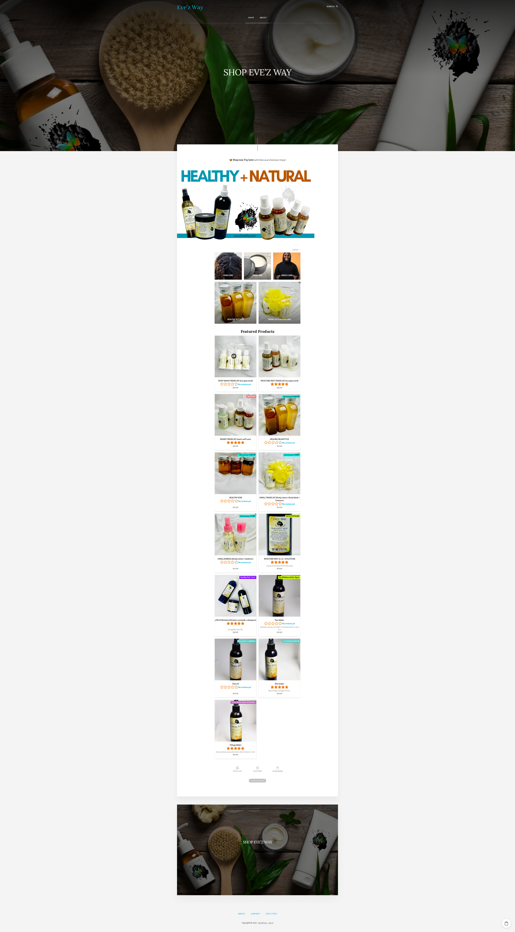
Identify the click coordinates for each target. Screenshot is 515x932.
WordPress (262, 923)
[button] (506, 923)
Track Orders (257, 771)
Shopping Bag (278, 771)
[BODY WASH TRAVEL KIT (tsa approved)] (235, 356)
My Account (237, 771)
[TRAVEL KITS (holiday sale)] (279, 299)
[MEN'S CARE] (286, 262)
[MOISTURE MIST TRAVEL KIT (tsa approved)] (279, 356)
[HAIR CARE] (228, 262)
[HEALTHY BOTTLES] (235, 299)
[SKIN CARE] (257, 262)
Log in (270, 923)
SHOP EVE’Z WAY (257, 842)
